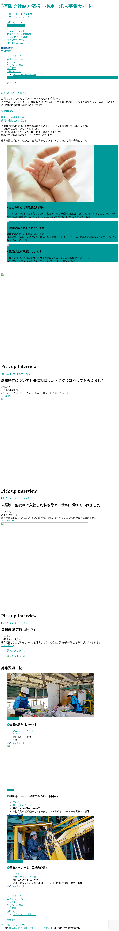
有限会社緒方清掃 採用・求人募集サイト (31, 928)
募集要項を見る (15, 25)
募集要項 (11, 77)
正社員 (16, 802)
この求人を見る (15, 743)
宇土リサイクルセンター (25, 805)
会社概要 (16, 43)
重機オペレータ (15, 861)
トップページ (15, 31)
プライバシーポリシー (20, 17)
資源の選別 (13, 718)
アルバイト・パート (23, 731)
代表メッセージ (19, 34)
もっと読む (7, 396)
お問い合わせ (14, 22)
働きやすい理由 (18, 40)
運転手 (10, 790)
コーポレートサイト (19, 14)
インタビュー (18, 37)
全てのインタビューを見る (16, 373)
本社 (15, 734)
